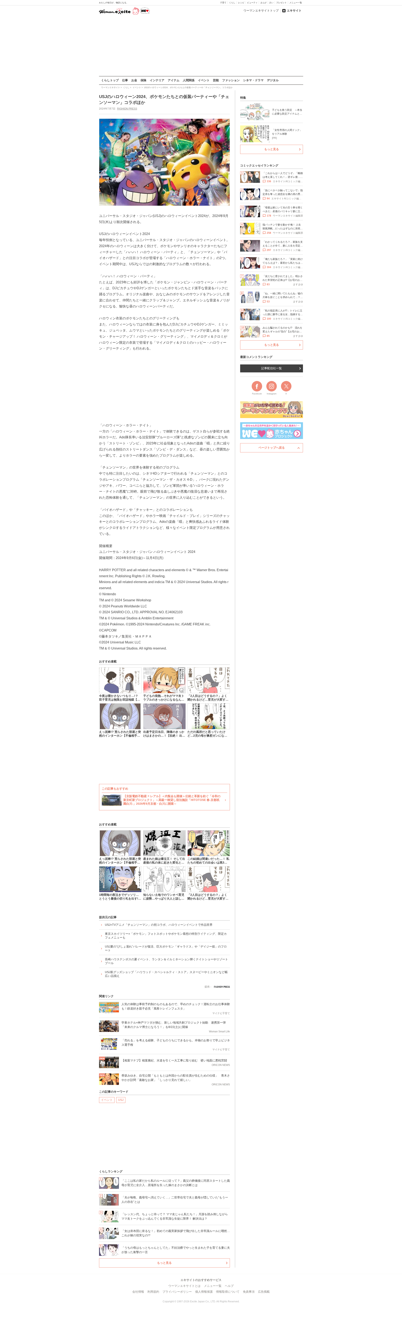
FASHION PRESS (127, 108)
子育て (223, 2)
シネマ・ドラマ (253, 80)
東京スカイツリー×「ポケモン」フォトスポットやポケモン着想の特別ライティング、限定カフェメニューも (166, 935)
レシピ (241, 2)
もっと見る (164, 1262)
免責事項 (249, 1291)
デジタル (273, 80)
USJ (121, 1099)
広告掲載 (264, 1291)
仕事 (125, 80)
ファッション (231, 80)
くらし (232, 2)
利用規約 (153, 1291)
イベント (204, 80)
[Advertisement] (201, 46)
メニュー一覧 (295, 2)
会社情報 (138, 1291)
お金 (134, 80)
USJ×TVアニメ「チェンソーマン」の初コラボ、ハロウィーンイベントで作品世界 (159, 924)
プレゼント (281, 2)
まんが (263, 2)
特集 (243, 97)
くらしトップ (110, 80)
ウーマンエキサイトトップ (261, 10)
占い (271, 2)
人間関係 (189, 80)
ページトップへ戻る (271, 447)
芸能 (216, 80)
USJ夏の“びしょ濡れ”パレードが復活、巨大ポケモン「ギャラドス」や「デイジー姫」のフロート (166, 948)
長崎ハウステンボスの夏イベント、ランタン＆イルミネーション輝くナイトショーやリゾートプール (166, 961)
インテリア (157, 80)
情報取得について (228, 1291)
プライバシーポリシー (177, 1291)
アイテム (173, 80)
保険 (143, 80)
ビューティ (252, 2)
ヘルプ (229, 1285)
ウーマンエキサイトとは (184, 1285)
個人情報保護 (204, 1291)
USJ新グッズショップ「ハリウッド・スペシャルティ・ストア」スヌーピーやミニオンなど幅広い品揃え (166, 973)
